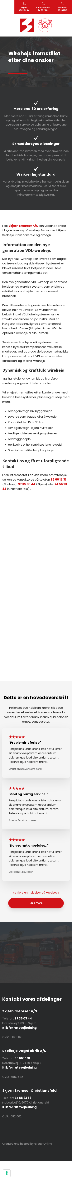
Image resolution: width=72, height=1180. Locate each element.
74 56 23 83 (23, 1098)
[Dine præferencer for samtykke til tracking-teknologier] (6, 1173)
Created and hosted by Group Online (27, 1144)
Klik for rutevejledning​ (19, 1028)
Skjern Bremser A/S (23, 226)
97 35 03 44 (26, 484)
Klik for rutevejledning (19, 1067)
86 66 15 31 (58, 479)
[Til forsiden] (36, 25)
